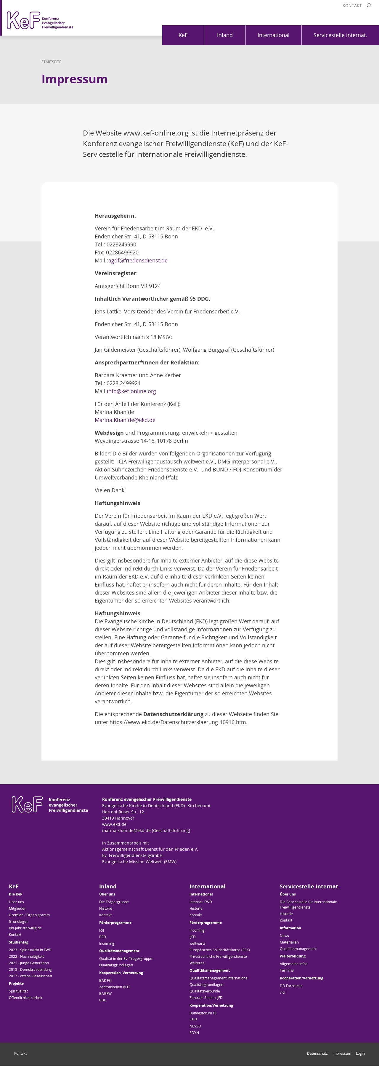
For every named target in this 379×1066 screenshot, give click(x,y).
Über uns (16, 901)
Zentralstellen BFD (114, 986)
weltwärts (197, 943)
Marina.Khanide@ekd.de (125, 419)
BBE (102, 1000)
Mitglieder (17, 908)
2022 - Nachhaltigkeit (26, 956)
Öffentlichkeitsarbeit (25, 997)
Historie (105, 908)
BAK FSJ (105, 980)
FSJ (101, 930)
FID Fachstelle (291, 985)
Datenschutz (317, 1053)
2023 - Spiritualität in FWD (30, 949)
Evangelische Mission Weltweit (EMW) (139, 861)
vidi (282, 992)
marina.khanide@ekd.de (126, 830)
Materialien (289, 942)
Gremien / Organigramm (29, 914)
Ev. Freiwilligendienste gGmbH (132, 855)
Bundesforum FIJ (203, 1013)
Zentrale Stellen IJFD (206, 997)
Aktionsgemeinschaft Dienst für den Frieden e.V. (150, 849)
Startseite (51, 61)
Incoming (106, 943)
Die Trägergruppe (114, 901)
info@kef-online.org (131, 391)
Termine (287, 970)
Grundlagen (18, 921)
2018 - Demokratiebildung (30, 969)
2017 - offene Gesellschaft (30, 976)
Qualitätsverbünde (205, 991)
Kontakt (352, 5)
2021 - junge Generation (29, 962)
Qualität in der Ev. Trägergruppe (125, 958)
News (284, 935)
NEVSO (195, 1026)
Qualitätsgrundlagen (116, 965)
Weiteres (197, 962)
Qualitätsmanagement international (219, 978)
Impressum (342, 1053)
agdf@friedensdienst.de (138, 260)
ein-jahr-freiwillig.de (25, 927)
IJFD (193, 936)
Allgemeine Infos (293, 963)
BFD (102, 936)
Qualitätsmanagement (298, 948)
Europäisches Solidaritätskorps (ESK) (220, 949)
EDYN (194, 1032)
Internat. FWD (201, 901)
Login (360, 1053)
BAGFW (105, 993)
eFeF (193, 1019)
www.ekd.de (114, 824)
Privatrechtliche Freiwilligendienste (218, 956)
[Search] (368, 5)
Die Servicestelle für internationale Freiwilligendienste (308, 904)
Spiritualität (18, 991)
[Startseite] (53, 18)
